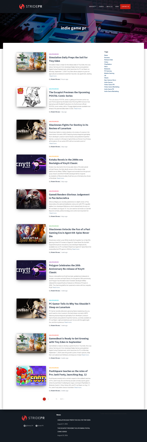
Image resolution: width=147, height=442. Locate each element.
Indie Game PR (109, 89)
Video (106, 62)
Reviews (107, 57)
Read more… (53, 76)
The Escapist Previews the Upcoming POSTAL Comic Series (74, 429)
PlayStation (108, 64)
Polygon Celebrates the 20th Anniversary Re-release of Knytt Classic (66, 269)
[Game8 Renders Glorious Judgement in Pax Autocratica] (31, 199)
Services (92, 6)
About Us (109, 6)
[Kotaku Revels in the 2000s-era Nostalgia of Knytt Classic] (31, 164)
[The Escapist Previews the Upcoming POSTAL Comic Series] (31, 97)
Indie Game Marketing (111, 91)
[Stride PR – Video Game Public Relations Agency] (31, 6)
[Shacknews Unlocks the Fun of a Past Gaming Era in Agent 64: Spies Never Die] (31, 234)
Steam (106, 78)
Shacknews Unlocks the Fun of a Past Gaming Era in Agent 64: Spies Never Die (69, 233)
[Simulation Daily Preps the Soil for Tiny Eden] (31, 62)
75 (56, 399)
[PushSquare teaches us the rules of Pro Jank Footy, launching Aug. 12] (31, 376)
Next (61, 399)
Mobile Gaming (109, 73)
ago (64, 79)
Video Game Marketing (111, 87)
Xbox (106, 66)
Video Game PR (109, 84)
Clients (101, 6)
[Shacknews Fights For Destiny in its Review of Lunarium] (31, 129)
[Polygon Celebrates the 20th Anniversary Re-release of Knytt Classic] (31, 270)
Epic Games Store (110, 80)
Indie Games (108, 82)
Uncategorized (54, 54)
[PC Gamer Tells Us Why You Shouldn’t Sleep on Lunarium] (31, 308)
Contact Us (125, 6)
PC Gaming (108, 71)
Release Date (108, 60)
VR (105, 75)
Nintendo (107, 69)
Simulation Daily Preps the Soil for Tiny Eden (74, 420)
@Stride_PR (30, 425)
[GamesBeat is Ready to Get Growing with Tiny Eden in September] (31, 343)
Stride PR (41, 425)
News (117, 6)
